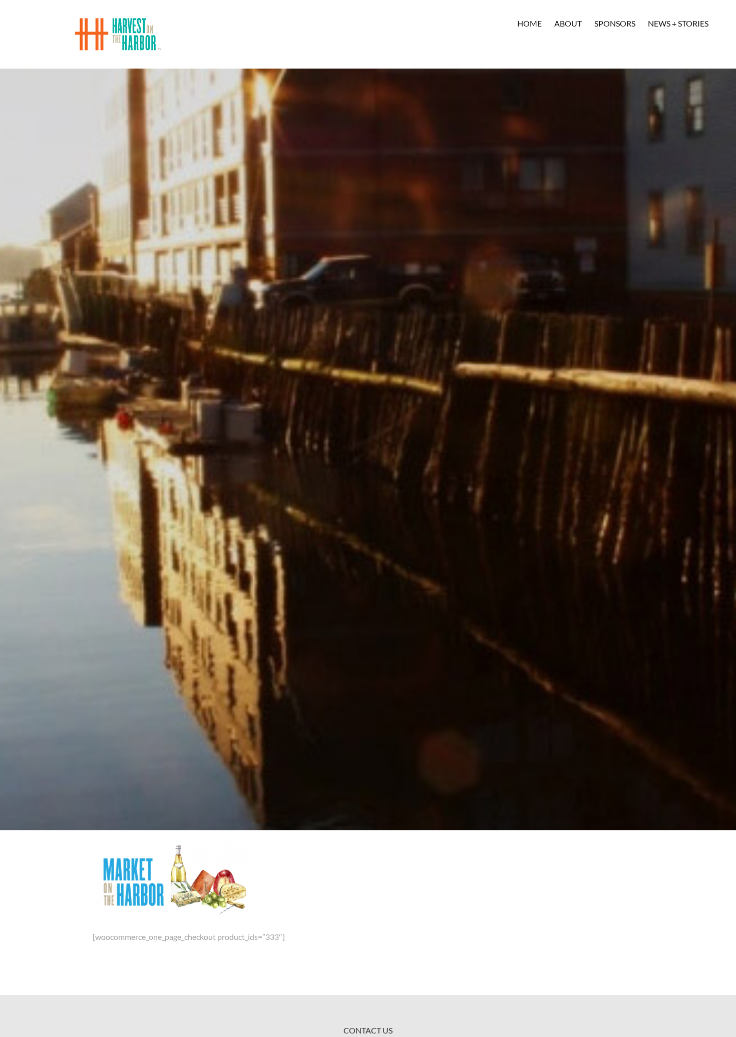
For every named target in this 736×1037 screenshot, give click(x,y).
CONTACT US (368, 1030)
